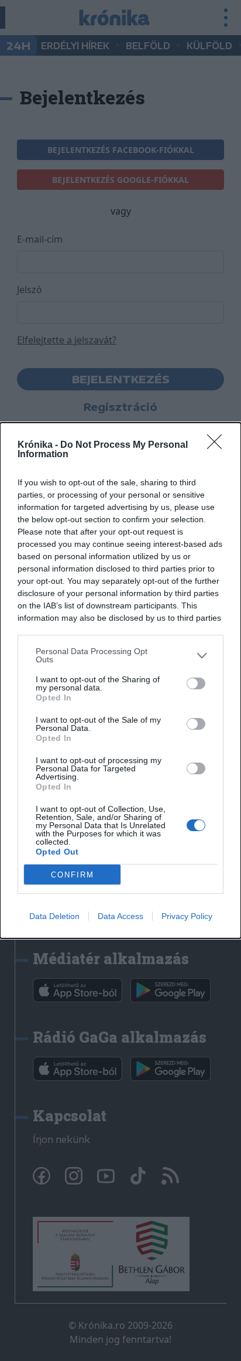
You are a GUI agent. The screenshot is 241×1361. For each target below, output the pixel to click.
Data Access (120, 916)
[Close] (218, 445)
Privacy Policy (186, 916)
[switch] (196, 683)
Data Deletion (54, 916)
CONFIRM (72, 874)
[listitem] (120, 655)
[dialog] (120, 680)
